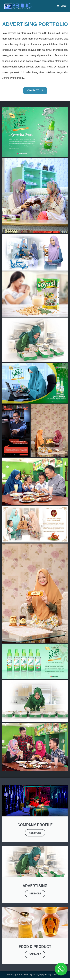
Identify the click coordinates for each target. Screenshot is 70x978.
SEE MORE (35, 832)
